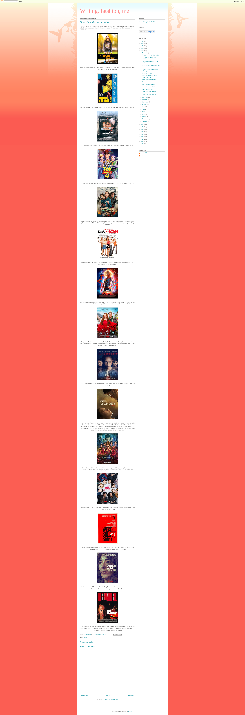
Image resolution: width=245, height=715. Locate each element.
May (143, 111)
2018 (142, 132)
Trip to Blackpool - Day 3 (149, 91)
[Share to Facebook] (119, 635)
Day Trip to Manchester (148, 84)
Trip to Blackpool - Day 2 (149, 94)
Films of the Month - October (150, 82)
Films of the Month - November (150, 55)
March (144, 116)
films (85, 637)
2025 (142, 43)
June (143, 109)
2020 (142, 127)
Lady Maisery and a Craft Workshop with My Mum (149, 58)
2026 (142, 41)
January (144, 121)
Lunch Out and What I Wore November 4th (149, 76)
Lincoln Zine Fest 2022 (148, 87)
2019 (142, 129)
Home (108, 695)
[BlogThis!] (116, 635)
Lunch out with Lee (147, 73)
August (144, 104)
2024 (142, 46)
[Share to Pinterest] (121, 635)
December (145, 53)
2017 (142, 134)
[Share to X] (118, 635)
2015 (142, 139)
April (143, 114)
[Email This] (114, 635)
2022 (142, 51)
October (144, 99)
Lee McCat (144, 153)
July (143, 107)
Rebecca (143, 156)
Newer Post (84, 695)
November (145, 97)
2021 (142, 124)
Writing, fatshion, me (104, 11)
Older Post (131, 695)
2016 (142, 136)
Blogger (130, 711)
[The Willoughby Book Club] (147, 22)
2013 (142, 144)
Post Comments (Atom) (111, 699)
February (145, 119)
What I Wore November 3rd (149, 79)
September (145, 102)
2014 (142, 141)
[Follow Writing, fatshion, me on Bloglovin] (147, 32)
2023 (142, 48)
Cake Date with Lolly (147, 89)
